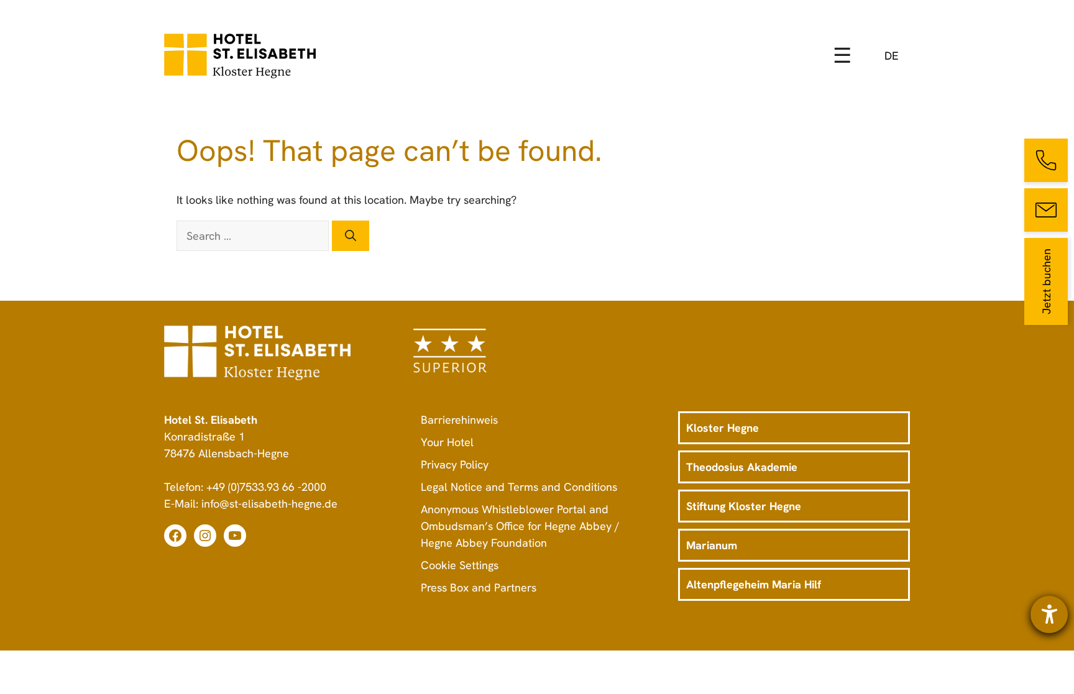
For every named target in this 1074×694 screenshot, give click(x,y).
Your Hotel (447, 442)
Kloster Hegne (722, 428)
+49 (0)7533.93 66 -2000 (266, 487)
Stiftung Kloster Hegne (743, 506)
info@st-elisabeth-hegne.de (269, 503)
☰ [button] (842, 55)
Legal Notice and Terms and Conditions (519, 487)
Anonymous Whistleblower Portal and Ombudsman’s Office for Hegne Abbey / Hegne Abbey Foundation (520, 526)
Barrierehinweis (459, 420)
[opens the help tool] (1049, 614)
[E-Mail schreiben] (1046, 210)
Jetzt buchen (1046, 281)
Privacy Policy (455, 464)
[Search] (350, 236)
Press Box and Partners (478, 587)
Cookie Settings (459, 565)
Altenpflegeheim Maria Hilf (753, 584)
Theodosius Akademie (741, 467)
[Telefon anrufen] (1046, 160)
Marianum (711, 545)
